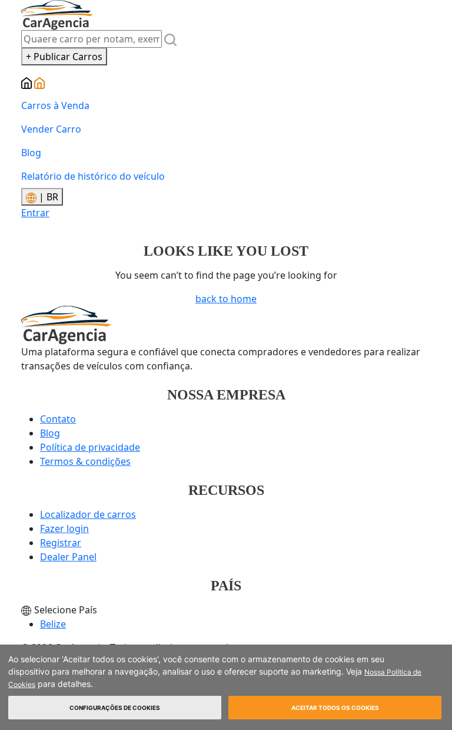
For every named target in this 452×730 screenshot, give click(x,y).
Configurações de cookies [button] (114, 707)
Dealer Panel (68, 556)
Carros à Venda (55, 105)
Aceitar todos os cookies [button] (335, 707)
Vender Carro (51, 129)
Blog (31, 152)
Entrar (35, 212)
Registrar (60, 542)
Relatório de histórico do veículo (93, 176)
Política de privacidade (90, 447)
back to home (226, 298)
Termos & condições (85, 461)
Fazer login (64, 528)
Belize (53, 623)
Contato (58, 418)
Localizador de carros (88, 514)
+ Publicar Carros (64, 56)
